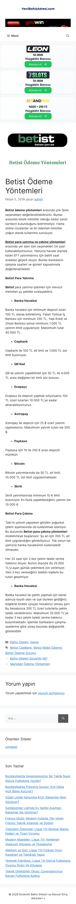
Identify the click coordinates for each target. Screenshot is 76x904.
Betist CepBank (21, 647)
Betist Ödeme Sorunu (20, 653)
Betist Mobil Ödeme (48, 647)
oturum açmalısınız (51, 693)
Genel (34, 642)
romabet (11, 747)
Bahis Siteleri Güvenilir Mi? (29, 658)
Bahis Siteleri (19, 642)
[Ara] (63, 718)
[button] (67, 36)
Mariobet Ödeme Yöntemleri (30, 664)
